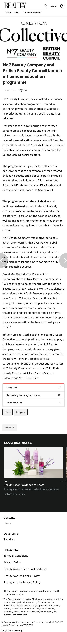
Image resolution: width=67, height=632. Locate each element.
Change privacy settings (11, 630)
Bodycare (20, 412)
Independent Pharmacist (15, 614)
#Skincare (9, 427)
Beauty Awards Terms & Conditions (25, 569)
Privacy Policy (12, 562)
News (7, 412)
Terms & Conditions (16, 555)
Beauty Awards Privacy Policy (22, 582)
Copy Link (12, 387)
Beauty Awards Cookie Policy (22, 575)
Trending (9, 539)
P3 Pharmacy (46, 611)
